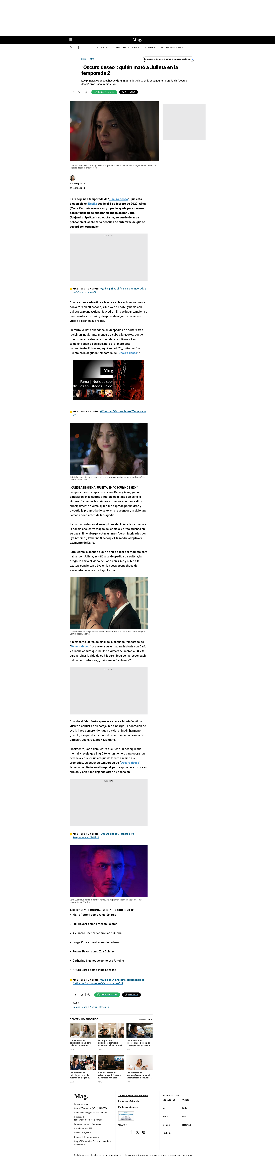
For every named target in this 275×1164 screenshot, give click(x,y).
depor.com (130, 1155)
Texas (117, 47)
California (108, 47)
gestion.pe (116, 1155)
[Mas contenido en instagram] (144, 1132)
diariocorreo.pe (159, 1155)
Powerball (149, 47)
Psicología (138, 47)
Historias (167, 1133)
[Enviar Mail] (71, 183)
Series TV (104, 1007)
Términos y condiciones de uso (133, 1095)
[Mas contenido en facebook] (131, 1132)
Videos (185, 1100)
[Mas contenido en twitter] (137, 1132)
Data (184, 1108)
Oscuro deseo (80, 1007)
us (164, 1108)
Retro (185, 1116)
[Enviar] (71, 47)
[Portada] (81, 1101)
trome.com (143, 1155)
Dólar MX (159, 47)
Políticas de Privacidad (129, 1101)
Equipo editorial (81, 1104)
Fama (165, 1116)
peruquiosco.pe (177, 1155)
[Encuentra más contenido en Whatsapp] (86, 92)
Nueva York (127, 47)
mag (190, 1155)
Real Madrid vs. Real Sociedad (177, 47)
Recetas (186, 1125)
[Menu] (72, 40)
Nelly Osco (80, 183)
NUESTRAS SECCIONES (172, 1095)
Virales (166, 1125)
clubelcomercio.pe (99, 1155)
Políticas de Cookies (128, 1107)
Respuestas (169, 1100)
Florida (99, 47)
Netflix (93, 1007)
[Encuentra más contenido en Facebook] (73, 92)
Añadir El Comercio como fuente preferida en (168, 59)
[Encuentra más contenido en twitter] (79, 92)
